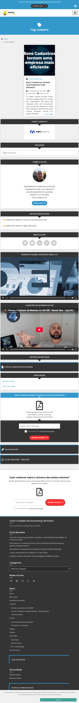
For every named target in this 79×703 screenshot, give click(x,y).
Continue (47, 114)
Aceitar (58, 700)
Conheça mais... (39, 6)
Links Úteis (13, 636)
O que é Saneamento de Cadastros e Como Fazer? (28, 553)
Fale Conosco (14, 650)
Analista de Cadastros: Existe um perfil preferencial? (26, 220)
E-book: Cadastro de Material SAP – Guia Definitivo (30, 611)
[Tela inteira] (76, 298)
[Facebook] (25, 243)
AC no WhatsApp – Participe (17, 459)
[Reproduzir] (3, 298)
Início (6, 39)
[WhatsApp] (46, 243)
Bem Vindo (13, 597)
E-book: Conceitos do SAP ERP (22, 608)
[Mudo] (72, 298)
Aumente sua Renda (17, 601)
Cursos (12, 618)
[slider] (38, 297)
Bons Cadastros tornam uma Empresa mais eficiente (38, 85)
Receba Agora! (38, 438)
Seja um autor (16, 643)
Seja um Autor (11, 449)
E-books (12, 604)
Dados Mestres (35, 79)
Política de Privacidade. (47, 431)
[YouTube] (32, 243)
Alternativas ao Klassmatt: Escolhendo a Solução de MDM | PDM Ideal (35, 549)
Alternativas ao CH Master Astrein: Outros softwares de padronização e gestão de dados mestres (36, 544)
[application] (39, 278)
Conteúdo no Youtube (19, 625)
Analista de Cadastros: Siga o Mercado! (20, 226)
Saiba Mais (38, 203)
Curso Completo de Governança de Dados (24, 526)
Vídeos (12, 632)
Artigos (12, 629)
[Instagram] (39, 243)
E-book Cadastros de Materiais (18, 367)
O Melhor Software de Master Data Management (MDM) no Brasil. (34, 556)
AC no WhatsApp (17, 647)
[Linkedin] (53, 243)
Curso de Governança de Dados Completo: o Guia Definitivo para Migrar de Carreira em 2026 (38, 538)
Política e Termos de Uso (23, 688)
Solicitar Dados (9, 381)
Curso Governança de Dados (22, 622)
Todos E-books (17, 615)
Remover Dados (9, 386)
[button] (39, 278)
